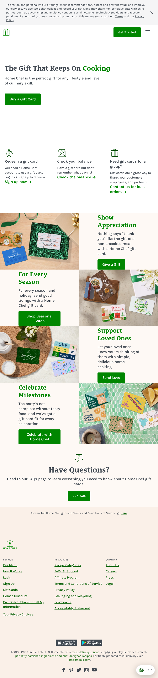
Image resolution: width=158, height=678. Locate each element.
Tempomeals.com (78, 659)
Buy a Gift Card (22, 99)
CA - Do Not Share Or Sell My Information (23, 604)
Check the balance (74, 177)
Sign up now (16, 182)
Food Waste (63, 602)
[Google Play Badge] (91, 643)
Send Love (111, 377)
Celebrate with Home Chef (39, 436)
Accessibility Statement (72, 608)
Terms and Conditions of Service (78, 583)
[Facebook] (63, 670)
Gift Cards (10, 590)
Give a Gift (111, 264)
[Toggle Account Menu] (148, 32)
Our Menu (10, 565)
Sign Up (9, 583)
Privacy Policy (65, 590)
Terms (119, 16)
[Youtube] (94, 669)
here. (124, 513)
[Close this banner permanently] (152, 12)
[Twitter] (79, 670)
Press (110, 577)
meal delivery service (85, 652)
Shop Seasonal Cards (39, 318)
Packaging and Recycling (73, 596)
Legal (110, 583)
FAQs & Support (66, 571)
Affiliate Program (67, 577)
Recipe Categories (68, 565)
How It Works (12, 571)
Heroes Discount (15, 596)
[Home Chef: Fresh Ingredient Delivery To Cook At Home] (10, 547)
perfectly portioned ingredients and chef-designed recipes (53, 656)
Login (7, 577)
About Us (112, 565)
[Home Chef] (6, 32)
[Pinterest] (71, 670)
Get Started (127, 32)
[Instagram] (86, 670)
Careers (111, 571)
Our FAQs (79, 496)
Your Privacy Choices (18, 614)
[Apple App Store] (66, 643)
